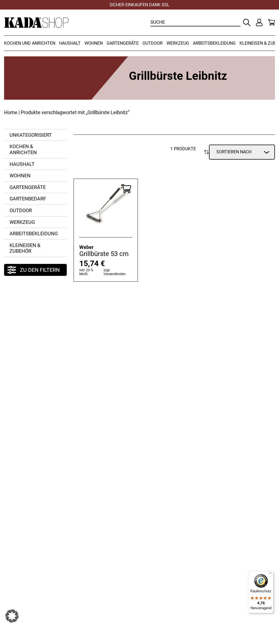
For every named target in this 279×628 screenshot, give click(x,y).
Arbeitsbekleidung (214, 43)
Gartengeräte (123, 43)
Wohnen (93, 43)
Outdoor (152, 43)
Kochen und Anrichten (29, 43)
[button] (12, 616)
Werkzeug (177, 43)
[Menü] (270, 574)
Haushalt (70, 43)
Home (10, 112)
